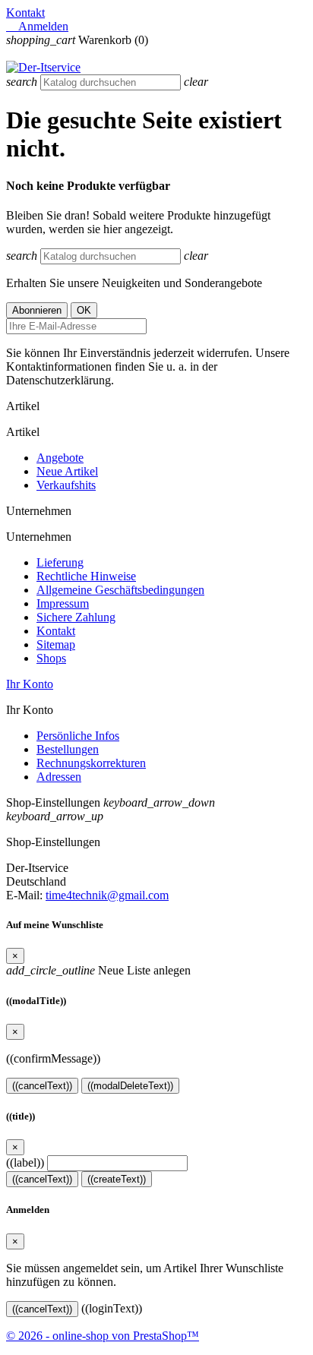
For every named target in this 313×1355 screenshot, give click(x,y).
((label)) (25, 1162)
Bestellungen (67, 749)
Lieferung (60, 562)
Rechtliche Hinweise (86, 576)
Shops (51, 658)
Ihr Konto (29, 684)
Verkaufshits (66, 485)
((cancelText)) (42, 1085)
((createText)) (116, 1179)
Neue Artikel (67, 471)
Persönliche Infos (77, 735)
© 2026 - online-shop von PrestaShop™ (102, 1335)
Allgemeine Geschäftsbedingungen (120, 589)
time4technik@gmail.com (107, 895)
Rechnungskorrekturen (91, 762)
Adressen (58, 776)
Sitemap (55, 644)
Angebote (60, 457)
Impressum (62, 603)
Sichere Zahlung (75, 617)
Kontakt (25, 12)
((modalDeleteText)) (130, 1085)
